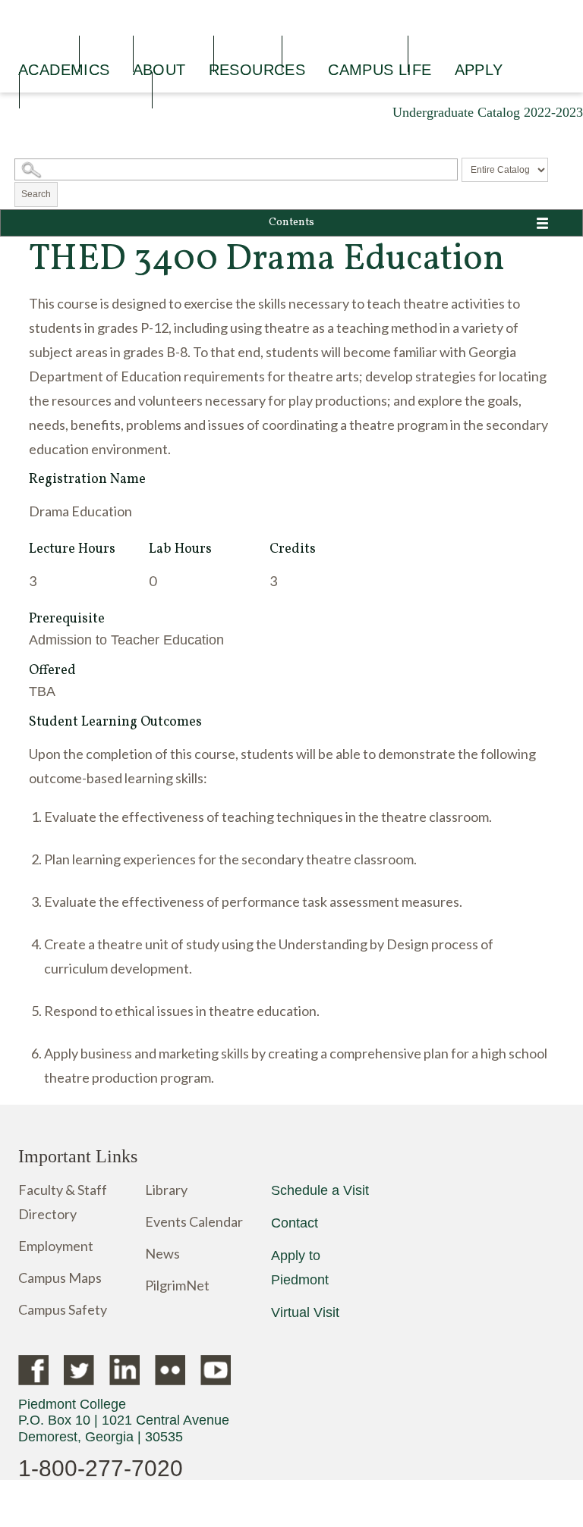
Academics (64, 69)
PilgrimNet (177, 1285)
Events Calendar (194, 1221)
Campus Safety (62, 1309)
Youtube (215, 1370)
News (162, 1253)
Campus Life (379, 69)
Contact (294, 1223)
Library (166, 1189)
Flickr (170, 1370)
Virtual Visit (305, 1312)
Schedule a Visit (320, 1190)
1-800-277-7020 (100, 1468)
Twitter (79, 1370)
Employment (55, 1245)
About (159, 69)
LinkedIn (124, 1370)
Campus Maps (60, 1277)
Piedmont (181, 23)
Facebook (33, 1370)
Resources (257, 69)
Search (36, 194)
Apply (479, 69)
